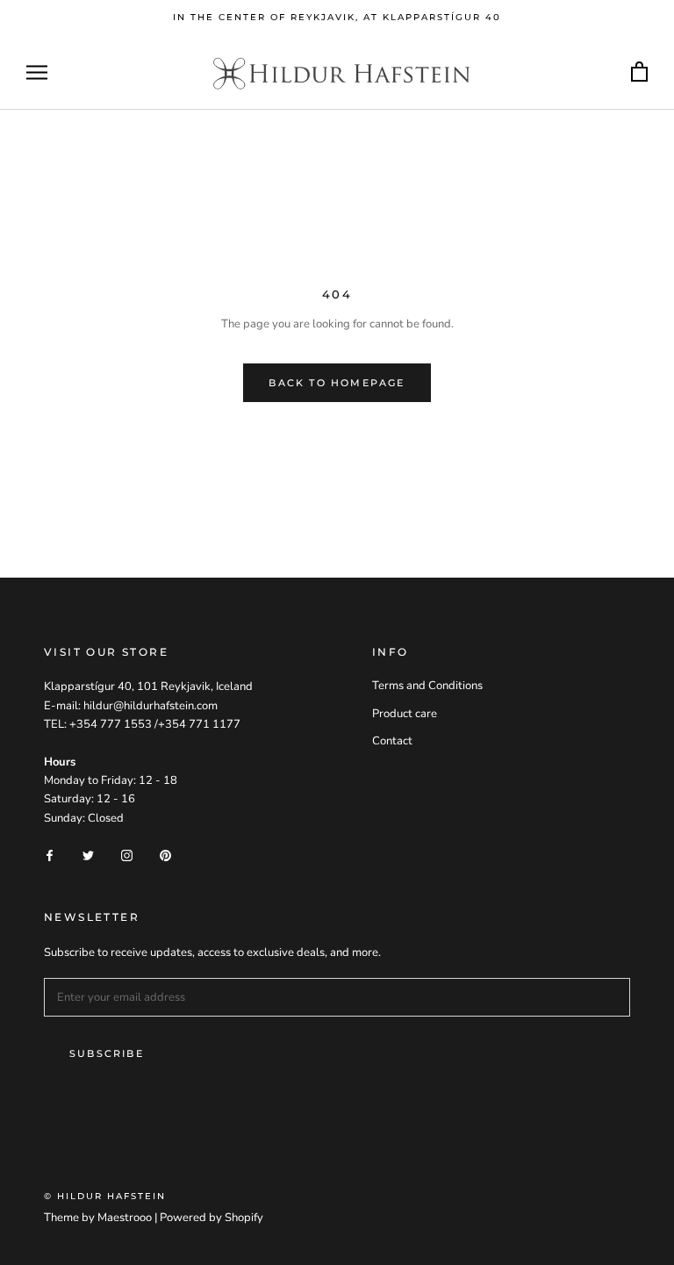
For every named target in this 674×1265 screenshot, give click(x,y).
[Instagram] (127, 854)
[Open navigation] (36, 72)
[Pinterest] (165, 854)
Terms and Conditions (427, 686)
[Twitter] (88, 854)
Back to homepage (337, 383)
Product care (404, 714)
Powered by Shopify (211, 1217)
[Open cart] (639, 72)
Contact (392, 741)
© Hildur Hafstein (105, 1196)
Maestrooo (124, 1217)
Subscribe (106, 1053)
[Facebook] (49, 854)
